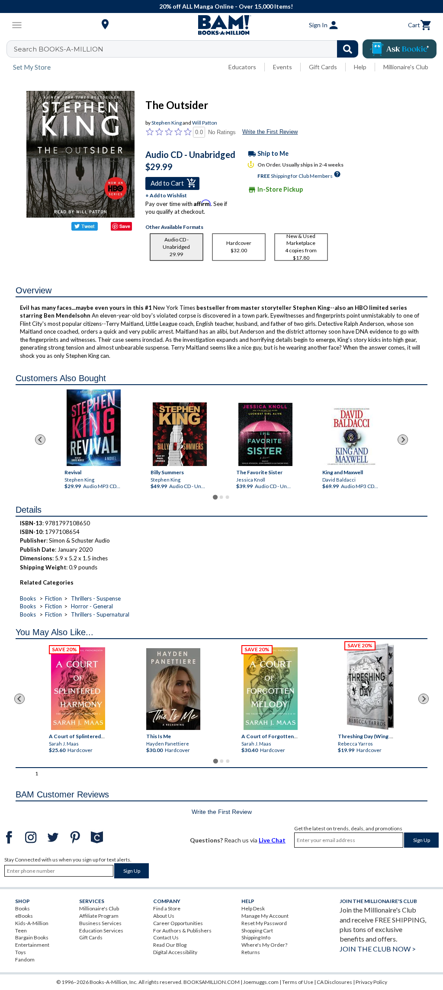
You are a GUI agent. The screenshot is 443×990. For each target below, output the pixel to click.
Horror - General (92, 606)
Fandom (25, 959)
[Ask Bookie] (400, 48)
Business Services (100, 923)
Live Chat (272, 840)
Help (360, 67)
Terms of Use (297, 982)
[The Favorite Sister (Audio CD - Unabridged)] (265, 434)
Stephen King (166, 122)
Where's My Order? (264, 945)
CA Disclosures (334, 982)
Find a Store (166, 908)
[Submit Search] (347, 49)
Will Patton (204, 122)
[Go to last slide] (40, 439)
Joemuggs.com (261, 982)
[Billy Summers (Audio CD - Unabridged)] (180, 434)
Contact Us (166, 937)
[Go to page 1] (215, 497)
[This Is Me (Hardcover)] (173, 689)
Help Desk (253, 908)
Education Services (101, 930)
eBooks (24, 916)
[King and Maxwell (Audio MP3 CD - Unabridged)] (351, 436)
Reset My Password (264, 923)
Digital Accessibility (175, 952)
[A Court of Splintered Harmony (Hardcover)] (78, 688)
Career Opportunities (178, 923)
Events (282, 67)
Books (28, 598)
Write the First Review (270, 132)
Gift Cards (323, 67)
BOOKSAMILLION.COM (211, 982)
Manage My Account (265, 916)
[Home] (221, 25)
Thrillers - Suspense (96, 598)
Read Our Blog (169, 945)
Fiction (53, 598)
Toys (20, 952)
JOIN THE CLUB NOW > (378, 949)
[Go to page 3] (227, 497)
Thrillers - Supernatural (100, 614)
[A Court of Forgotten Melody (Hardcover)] (271, 688)
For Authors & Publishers (182, 930)
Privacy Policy (371, 982)
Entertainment (32, 945)
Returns (250, 952)
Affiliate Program (99, 916)
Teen (21, 930)
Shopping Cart (257, 930)
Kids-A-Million (31, 923)
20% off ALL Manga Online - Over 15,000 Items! (226, 6)
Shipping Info (255, 937)
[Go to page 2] (221, 497)
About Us (163, 916)
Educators (242, 67)
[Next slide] (403, 439)
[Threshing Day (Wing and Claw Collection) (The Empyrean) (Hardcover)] (370, 686)
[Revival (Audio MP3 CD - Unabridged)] (94, 427)
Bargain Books (31, 937)
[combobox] (188, 49)
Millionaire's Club (405, 67)
